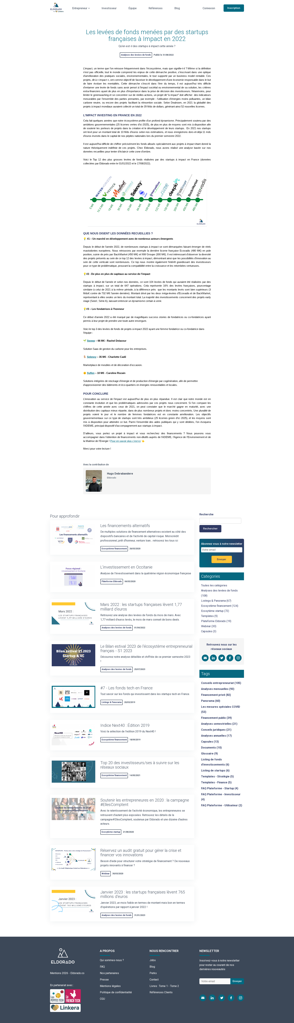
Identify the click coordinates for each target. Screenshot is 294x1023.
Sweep (91, 340)
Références (155, 8)
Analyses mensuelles (214, 689)
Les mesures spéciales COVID (220, 706)
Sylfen (90, 373)
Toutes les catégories (214, 585)
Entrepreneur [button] (80, 8)
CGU (102, 998)
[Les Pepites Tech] (57, 995)
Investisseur (109, 8)
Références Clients (161, 992)
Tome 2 (174, 986)
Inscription (233, 8)
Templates (207, 616)
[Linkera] (65, 1007)
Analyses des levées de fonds (136, 55)
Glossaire (207, 753)
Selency (91, 357)
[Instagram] (240, 997)
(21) (219, 723)
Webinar (106, 873)
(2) (221, 805)
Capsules (206, 631)
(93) (217, 689)
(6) (215, 762)
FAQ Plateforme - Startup (217, 788)
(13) (210, 741)
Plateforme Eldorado (112, 581)
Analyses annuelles (213, 735)
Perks (153, 973)
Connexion (209, 8)
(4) (219, 788)
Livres (153, 986)
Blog (177, 8)
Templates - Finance (214, 782)
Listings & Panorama (111, 702)
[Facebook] (231, 997)
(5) (217, 776)
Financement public (213, 717)
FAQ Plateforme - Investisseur (221, 794)
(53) (220, 709)
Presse (104, 979)
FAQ (102, 966)
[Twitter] (221, 997)
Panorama (207, 700)
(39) (216, 717)
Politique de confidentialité (116, 992)
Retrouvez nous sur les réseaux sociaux (222, 647)
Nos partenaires (109, 973)
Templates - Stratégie (215, 776)
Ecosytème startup (111, 832)
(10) (211, 747)
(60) (210, 700)
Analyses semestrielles (216, 723)
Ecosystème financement (114, 548)
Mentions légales (110, 986)
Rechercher (210, 528)
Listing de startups (213, 770)
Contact (154, 979)
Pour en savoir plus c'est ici (125, 441)
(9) (209, 753)
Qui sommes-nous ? (112, 960)
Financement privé (213, 695)
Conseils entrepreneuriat (217, 683)
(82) (216, 695)
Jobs (153, 960)
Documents (208, 747)
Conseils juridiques (213, 729)
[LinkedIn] (212, 997)
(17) (216, 735)
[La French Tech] (73, 995)
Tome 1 (163, 986)
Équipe (132, 8)
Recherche (206, 514)
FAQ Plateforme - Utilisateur (219, 805)
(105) (221, 683)
